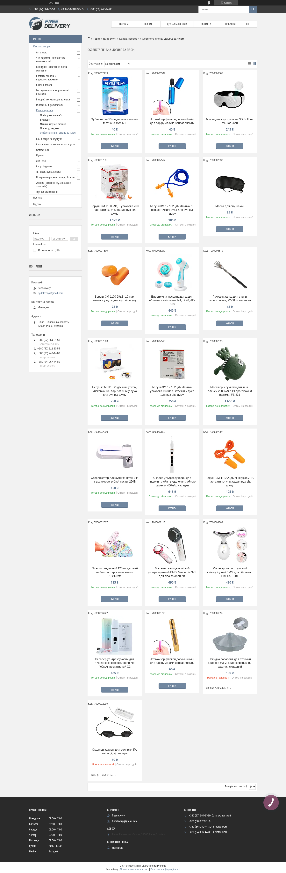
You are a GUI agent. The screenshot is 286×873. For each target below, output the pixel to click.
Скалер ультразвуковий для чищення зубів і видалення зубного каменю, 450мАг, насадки (172, 481)
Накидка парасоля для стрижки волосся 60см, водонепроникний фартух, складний (229, 662)
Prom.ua (161, 865)
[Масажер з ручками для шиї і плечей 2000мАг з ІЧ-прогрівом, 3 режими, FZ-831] (229, 363)
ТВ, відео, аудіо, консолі (48, 171)
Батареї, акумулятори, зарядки (53, 99)
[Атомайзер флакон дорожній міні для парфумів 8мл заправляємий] (172, 635)
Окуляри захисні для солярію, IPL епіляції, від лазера (114, 751)
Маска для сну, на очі (229, 206)
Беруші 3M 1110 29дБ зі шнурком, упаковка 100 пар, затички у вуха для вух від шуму (114, 390)
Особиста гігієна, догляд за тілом (58, 132)
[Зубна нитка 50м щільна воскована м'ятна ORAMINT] (114, 96)
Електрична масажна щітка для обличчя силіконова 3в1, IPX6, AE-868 (172, 300)
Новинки (230, 24)
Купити (115, 146)
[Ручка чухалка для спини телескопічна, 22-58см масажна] (229, 273)
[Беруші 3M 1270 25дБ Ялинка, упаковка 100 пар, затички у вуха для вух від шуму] (172, 363)
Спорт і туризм (44, 166)
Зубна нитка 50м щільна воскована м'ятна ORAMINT (114, 121)
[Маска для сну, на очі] (229, 182)
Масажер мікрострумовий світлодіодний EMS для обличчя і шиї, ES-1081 (229, 572)
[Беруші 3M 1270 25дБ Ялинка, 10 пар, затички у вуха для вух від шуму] (172, 182)
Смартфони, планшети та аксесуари (55, 144)
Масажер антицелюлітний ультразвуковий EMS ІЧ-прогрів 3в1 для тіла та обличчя (172, 572)
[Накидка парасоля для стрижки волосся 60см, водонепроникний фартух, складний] (229, 635)
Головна (123, 24)
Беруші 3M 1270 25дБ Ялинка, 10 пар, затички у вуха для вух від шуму (172, 209)
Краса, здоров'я (129, 38)
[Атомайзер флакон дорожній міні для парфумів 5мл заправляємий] (172, 96)
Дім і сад (41, 161)
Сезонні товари (44, 85)
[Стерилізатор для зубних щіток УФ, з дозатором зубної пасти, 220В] (114, 454)
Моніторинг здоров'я (51, 115)
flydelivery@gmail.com (50, 293)
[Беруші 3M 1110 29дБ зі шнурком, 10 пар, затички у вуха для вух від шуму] (229, 454)
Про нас (148, 24)
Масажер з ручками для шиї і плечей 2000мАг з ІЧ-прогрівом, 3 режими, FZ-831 (230, 390)
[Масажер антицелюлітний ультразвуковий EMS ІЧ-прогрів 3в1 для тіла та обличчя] (172, 545)
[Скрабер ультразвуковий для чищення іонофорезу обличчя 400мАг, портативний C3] (114, 635)
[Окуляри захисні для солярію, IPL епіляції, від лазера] (114, 726)
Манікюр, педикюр (50, 128)
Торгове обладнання (47, 191)
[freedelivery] (49, 24)
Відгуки (37, 204)
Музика (40, 155)
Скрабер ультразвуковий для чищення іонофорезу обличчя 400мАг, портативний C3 (114, 662)
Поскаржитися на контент (134, 869)
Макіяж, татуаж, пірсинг (53, 124)
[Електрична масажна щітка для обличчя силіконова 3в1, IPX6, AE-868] (172, 273)
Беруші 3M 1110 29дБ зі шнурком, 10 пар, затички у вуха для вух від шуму (229, 481)
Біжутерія (45, 119)
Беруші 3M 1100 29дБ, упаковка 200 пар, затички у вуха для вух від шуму (115, 209)
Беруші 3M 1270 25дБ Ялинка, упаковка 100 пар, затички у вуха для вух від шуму (172, 390)
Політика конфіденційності (165, 869)
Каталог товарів (42, 46)
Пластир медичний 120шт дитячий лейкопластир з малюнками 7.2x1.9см (115, 572)
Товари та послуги (104, 38)
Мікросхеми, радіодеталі (49, 105)
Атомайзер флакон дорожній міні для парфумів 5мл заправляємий (172, 121)
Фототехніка (42, 150)
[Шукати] (253, 9)
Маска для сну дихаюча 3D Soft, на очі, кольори (229, 121)
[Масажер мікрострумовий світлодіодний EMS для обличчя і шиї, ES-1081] (229, 545)
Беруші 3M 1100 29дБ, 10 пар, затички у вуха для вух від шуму (115, 298)
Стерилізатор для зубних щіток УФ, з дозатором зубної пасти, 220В (114, 479)
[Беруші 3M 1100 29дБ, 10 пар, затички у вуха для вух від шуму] (114, 273)
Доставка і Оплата (177, 24)
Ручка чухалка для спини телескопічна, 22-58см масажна (230, 298)
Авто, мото (41, 52)
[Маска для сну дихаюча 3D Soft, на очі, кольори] (229, 96)
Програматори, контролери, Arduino (55, 177)
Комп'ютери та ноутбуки (49, 139)
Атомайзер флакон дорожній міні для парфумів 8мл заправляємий (172, 661)
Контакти (206, 24)
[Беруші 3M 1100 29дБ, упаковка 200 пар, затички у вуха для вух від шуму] (114, 182)
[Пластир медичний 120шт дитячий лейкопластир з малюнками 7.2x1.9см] (114, 545)
